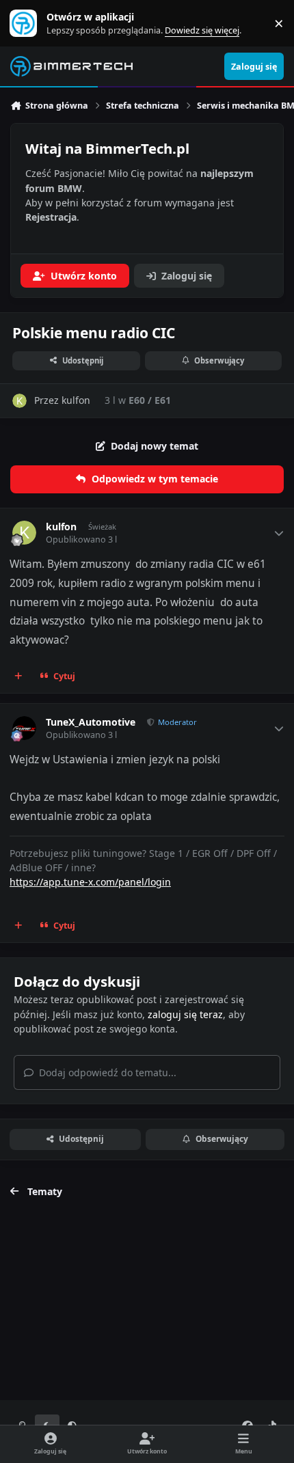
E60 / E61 (150, 400)
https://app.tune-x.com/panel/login (90, 881)
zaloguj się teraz (185, 1014)
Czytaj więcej (29, 23)
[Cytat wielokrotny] (18, 676)
